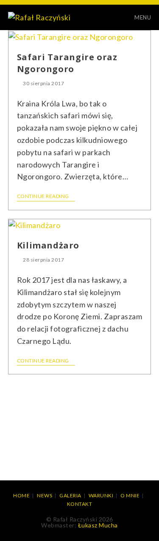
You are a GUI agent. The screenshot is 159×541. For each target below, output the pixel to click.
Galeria (70, 495)
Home (21, 495)
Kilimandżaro (48, 245)
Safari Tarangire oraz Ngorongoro (67, 63)
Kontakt (79, 504)
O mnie (129, 495)
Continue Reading (43, 196)
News (44, 495)
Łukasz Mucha (98, 525)
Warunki (101, 495)
